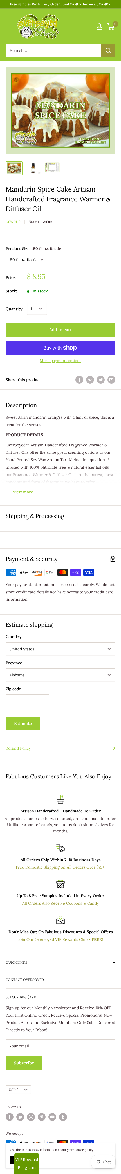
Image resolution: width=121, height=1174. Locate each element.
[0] (110, 26)
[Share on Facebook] (79, 380)
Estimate (23, 723)
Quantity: (15, 308)
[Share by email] (111, 380)
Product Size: (33, 248)
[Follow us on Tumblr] (63, 1117)
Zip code (13, 688)
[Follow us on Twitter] (20, 1117)
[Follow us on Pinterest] (42, 1117)
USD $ (13, 1090)
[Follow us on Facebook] (10, 1117)
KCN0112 (13, 222)
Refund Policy (18, 748)
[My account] (99, 26)
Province (14, 662)
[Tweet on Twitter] (101, 380)
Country (14, 636)
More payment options (60, 360)
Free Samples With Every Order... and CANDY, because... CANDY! (60, 4)
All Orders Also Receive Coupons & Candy (60, 903)
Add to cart (60, 329)
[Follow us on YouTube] (52, 1117)
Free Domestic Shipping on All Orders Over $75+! (61, 867)
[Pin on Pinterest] (90, 380)
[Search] (108, 50)
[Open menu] (8, 27)
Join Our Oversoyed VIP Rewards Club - (60, 939)
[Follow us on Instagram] (31, 1117)
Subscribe (24, 1063)
